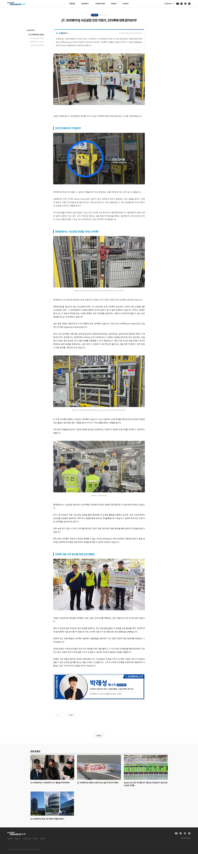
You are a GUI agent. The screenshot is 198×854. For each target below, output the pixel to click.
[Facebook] (185, 3)
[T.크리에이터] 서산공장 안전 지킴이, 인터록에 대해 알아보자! (37, 35)
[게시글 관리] (63, 715)
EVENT (126, 4)
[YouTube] (177, 3)
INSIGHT (85, 4)
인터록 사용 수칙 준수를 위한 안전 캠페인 (38, 45)
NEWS (113, 4)
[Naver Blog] (189, 3)
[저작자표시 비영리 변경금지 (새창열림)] (79, 715)
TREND (72, 4)
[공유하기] (60, 715)
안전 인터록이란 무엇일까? (37, 38)
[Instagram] (181, 3)
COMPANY (168, 4)
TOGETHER (100, 4)
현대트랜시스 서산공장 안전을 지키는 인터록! (38, 42)
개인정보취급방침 (186, 838)
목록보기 (99, 736)
